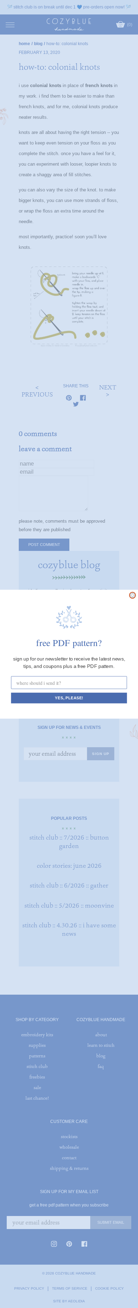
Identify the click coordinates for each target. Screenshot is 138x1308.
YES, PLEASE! (69, 697)
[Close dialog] (133, 595)
